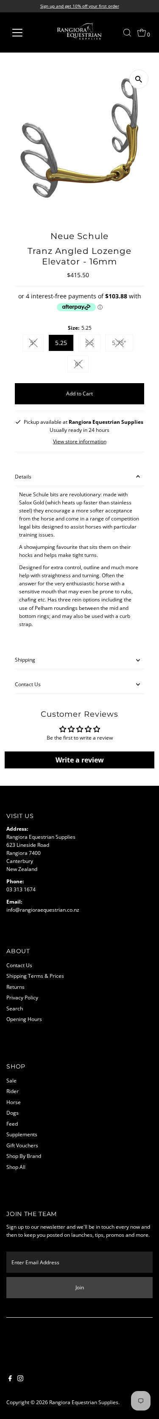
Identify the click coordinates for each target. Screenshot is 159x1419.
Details (23, 476)
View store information (79, 441)
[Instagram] (20, 1379)
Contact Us (28, 684)
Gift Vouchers (22, 1145)
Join (79, 1287)
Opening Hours (24, 1019)
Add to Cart (79, 393)
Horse (13, 1102)
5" (37, 344)
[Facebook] (10, 1379)
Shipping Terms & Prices (35, 975)
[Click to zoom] (138, 79)
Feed (12, 1123)
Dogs (12, 1112)
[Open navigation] (24, 32)
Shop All (15, 1166)
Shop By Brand (23, 1155)
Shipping (25, 659)
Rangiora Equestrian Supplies (83, 1402)
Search (14, 1008)
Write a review (80, 760)
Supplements (21, 1134)
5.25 (61, 343)
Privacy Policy (22, 997)
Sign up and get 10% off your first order (79, 6)
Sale (11, 1080)
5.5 (92, 344)
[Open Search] (127, 32)
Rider (12, 1091)
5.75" (122, 344)
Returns (15, 986)
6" (82, 365)
